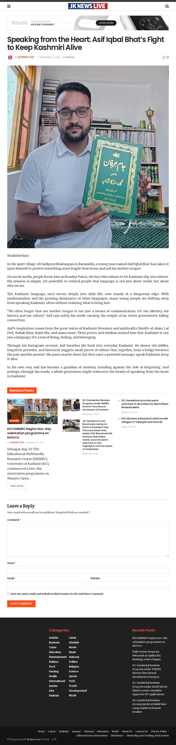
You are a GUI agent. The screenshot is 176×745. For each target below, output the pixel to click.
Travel (73, 685)
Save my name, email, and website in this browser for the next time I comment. (57, 593)
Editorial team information (91, 735)
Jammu (53, 685)
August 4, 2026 (91, 414)
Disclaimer (117, 735)
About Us (127, 731)
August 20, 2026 (35, 442)
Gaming (54, 671)
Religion (74, 666)
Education (55, 652)
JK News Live (26, 57)
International (57, 681)
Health (53, 676)
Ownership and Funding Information (147, 735)
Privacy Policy (159, 731)
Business (54, 642)
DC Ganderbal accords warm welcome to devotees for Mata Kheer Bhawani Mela (145, 404)
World (72, 695)
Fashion (53, 661)
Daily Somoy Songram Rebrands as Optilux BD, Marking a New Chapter (146, 655)
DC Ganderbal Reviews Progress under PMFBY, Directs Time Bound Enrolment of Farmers (96, 405)
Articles (53, 637)
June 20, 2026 (91, 453)
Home (41, 731)
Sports (73, 676)
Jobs (51, 690)
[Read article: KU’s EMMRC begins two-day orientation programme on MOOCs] (32, 411)
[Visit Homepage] (88, 6)
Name (11, 563)
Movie (72, 647)
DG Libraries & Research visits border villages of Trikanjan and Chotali (145, 420)
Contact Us (141, 731)
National (74, 656)
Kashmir (70, 57)
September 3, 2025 (49, 57)
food (52, 666)
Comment (14, 519)
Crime (52, 647)
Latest (72, 637)
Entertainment (58, 656)
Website (95, 578)
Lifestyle (74, 642)
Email (11, 578)
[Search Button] (167, 6)
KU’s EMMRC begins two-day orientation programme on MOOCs (29, 433)
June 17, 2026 (129, 427)
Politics (73, 661)
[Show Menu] (8, 6)
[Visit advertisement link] (88, 25)
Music (72, 652)
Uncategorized (78, 690)
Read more (18, 485)
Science (73, 671)
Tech (72, 681)
